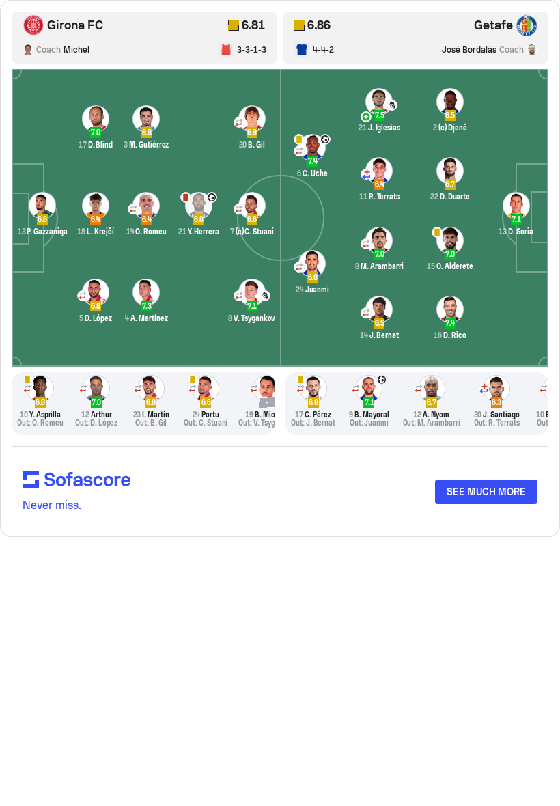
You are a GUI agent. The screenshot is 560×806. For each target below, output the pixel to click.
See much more (486, 491)
